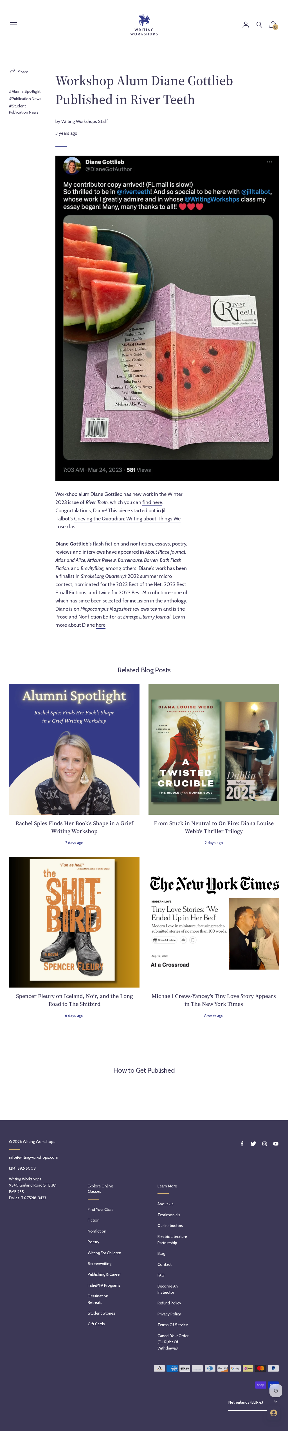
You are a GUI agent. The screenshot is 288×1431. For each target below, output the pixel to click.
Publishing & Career (104, 1274)
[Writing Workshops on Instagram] (265, 1144)
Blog (161, 1253)
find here (152, 502)
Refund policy (169, 1303)
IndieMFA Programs (104, 1285)
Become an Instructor (168, 1289)
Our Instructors (170, 1225)
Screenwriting (99, 1263)
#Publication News (25, 98)
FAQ (161, 1275)
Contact (165, 1264)
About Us (166, 1203)
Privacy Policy (169, 1314)
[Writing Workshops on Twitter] (253, 1144)
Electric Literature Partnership (172, 1239)
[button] (273, 26)
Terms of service (173, 1324)
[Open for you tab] (273, 1413)
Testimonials (169, 1214)
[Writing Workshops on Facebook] (242, 1144)
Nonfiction (97, 1231)
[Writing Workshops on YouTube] (276, 1144)
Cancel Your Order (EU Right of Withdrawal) (173, 1342)
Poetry (93, 1241)
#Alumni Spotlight (24, 91)
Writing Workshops (39, 1141)
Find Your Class (101, 1209)
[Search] (259, 25)
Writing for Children (104, 1252)
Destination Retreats (98, 1299)
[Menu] (13, 25)
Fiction (94, 1220)
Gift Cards (96, 1323)
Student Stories (101, 1313)
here (100, 625)
